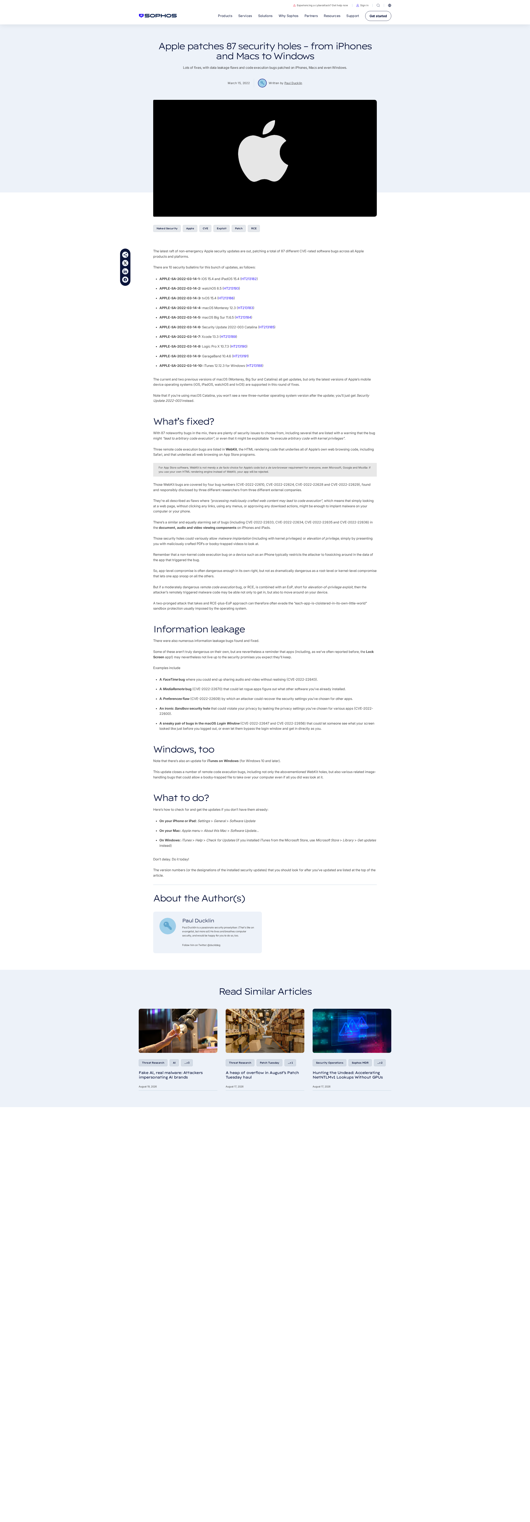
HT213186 (226, 298)
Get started (378, 16)
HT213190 (238, 346)
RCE (254, 228)
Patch (238, 228)
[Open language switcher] (389, 5)
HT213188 (254, 366)
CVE (205, 228)
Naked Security (167, 228)
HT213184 (243, 317)
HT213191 (240, 356)
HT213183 (245, 308)
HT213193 (231, 288)
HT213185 (266, 327)
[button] (362, 5)
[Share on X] (125, 263)
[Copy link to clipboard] (125, 255)
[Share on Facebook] (125, 280)
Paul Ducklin (293, 83)
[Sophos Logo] (158, 16)
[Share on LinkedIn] (125, 271)
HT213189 (228, 337)
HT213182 (249, 279)
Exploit (221, 228)
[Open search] (378, 5)
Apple (190, 228)
